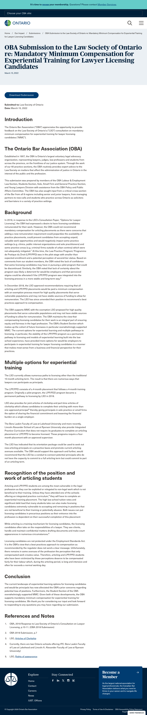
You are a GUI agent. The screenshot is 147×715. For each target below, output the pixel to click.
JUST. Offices (35, 700)
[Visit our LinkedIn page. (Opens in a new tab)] (59, 679)
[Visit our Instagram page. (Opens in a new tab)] (69, 679)
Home (7, 33)
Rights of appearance (26, 656)
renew (45, 4)
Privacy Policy (85, 709)
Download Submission (21, 95)
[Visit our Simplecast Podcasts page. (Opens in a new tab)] (73, 679)
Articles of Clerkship (25, 638)
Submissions (34, 33)
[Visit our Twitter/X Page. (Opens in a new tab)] (64, 679)
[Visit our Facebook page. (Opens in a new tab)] (54, 679)
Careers (32, 690)
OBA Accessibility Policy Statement (128, 709)
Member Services (107, 4)
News (31, 695)
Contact (32, 686)
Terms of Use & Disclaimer (103, 709)
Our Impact (19, 33)
